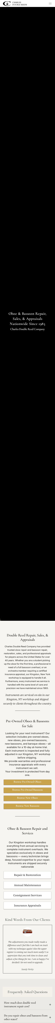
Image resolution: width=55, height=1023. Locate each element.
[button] (50, 3)
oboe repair (21, 650)
